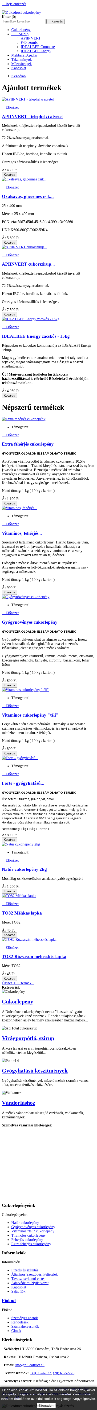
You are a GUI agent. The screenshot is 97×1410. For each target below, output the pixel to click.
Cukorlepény (21, 30)
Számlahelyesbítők (25, 1326)
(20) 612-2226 (63, 1373)
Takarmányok (21, 59)
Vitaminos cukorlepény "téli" (30, 715)
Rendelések (19, 1322)
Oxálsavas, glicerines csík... (28, 196)
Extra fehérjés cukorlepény (28, 444)
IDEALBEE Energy (36, 51)
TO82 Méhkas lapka (22, 913)
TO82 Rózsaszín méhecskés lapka (34, 956)
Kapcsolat (18, 68)
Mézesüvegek (21, 64)
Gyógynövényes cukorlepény (29, 622)
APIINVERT (31, 38)
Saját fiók (18, 1291)
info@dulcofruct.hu (29, 1365)
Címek (16, 1331)
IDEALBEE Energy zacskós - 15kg (36, 336)
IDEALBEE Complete (38, 47)
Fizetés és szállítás (24, 1270)
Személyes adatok (24, 1318)
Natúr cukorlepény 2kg (24, 869)
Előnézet (10, 107)
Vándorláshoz (18, 1103)
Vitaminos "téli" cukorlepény (32, 1231)
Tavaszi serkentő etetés (28, 1279)
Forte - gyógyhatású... (23, 783)
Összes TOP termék (18, 983)
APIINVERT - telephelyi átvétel (32, 116)
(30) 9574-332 (40, 1373)
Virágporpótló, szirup (28, 1038)
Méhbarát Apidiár (24, 55)
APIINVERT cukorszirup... (28, 264)
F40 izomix (29, 42)
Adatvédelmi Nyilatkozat (29, 1283)
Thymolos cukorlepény (28, 1235)
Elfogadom (46, 1405)
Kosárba (9, 174)
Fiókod (9, 1300)
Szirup (19, 34)
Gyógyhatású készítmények (35, 1071)
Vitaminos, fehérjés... (22, 533)
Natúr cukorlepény (25, 1223)
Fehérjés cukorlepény (27, 1240)
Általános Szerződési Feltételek (34, 1274)
